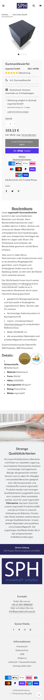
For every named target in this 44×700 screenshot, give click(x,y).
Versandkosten (28, 135)
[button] (18, 54)
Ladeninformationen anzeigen (18, 112)
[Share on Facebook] (6, 191)
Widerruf (22, 658)
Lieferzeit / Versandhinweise (22, 662)
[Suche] (33, 5)
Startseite (5, 14)
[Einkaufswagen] (40, 5)
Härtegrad (26, 283)
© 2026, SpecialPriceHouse (21, 690)
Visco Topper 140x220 (20, 14)
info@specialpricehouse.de (22, 611)
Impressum (22, 646)
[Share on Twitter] (12, 191)
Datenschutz (22, 650)
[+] (14, 124)
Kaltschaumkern (10, 283)
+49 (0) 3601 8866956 (22, 604)
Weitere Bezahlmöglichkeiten (22, 158)
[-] (6, 124)
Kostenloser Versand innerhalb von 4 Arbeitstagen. (19, 92)
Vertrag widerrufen (22, 666)
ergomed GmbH (12, 68)
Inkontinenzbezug (13, 324)
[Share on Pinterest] (18, 191)
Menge (8, 119)
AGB (22, 654)
